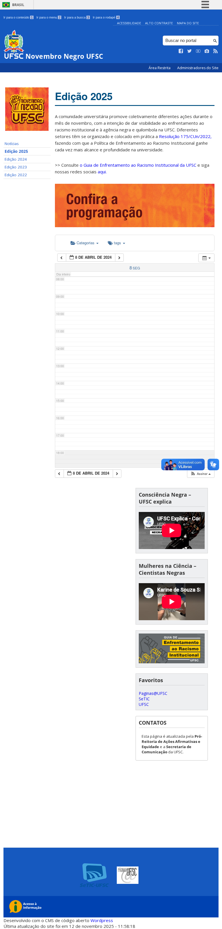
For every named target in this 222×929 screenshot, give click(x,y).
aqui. (102, 172)
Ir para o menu (48, 17)
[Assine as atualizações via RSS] (215, 51)
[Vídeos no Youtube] (198, 51)
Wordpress (101, 920)
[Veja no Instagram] (207, 51)
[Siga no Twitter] (189, 51)
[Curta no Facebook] (181, 51)
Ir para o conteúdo (18, 17)
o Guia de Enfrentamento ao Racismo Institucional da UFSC (138, 165)
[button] (200, 474)
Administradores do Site (198, 67)
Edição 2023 (16, 167)
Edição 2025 (16, 151)
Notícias (12, 143)
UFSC (144, 704)
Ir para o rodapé (106, 17)
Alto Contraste (159, 23)
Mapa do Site (188, 23)
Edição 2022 (16, 174)
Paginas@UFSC (153, 693)
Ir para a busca (76, 17)
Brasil (18, 4)
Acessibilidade (129, 23)
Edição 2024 (16, 159)
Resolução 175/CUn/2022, (185, 136)
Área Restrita (160, 67)
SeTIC (144, 699)
